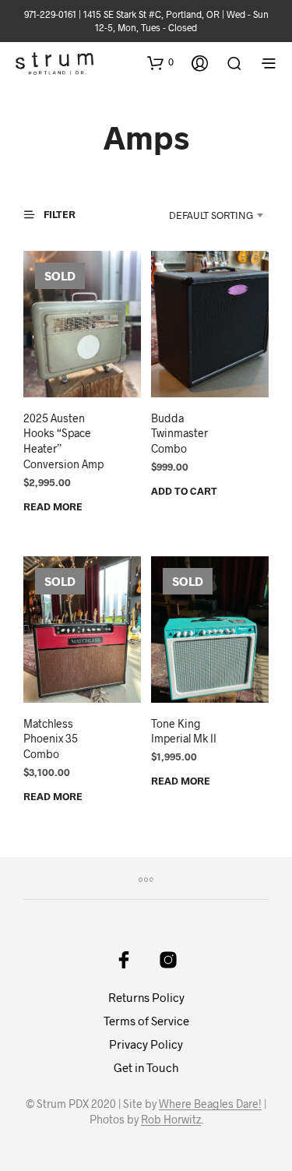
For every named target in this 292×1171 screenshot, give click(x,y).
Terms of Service (146, 1021)
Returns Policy (146, 997)
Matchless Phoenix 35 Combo (50, 738)
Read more (53, 506)
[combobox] (204, 215)
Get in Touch (146, 1067)
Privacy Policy (146, 1044)
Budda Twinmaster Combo (179, 433)
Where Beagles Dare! (210, 1104)
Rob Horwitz (171, 1119)
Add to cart (184, 491)
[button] (160, 62)
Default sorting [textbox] (211, 215)
